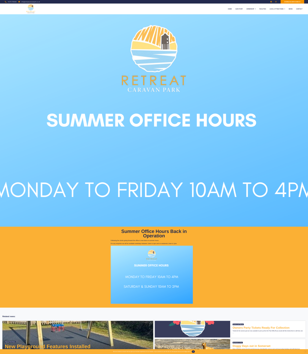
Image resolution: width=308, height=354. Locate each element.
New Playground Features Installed (47, 346)
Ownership (250, 9)
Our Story (239, 9)
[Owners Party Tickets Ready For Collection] (192, 329)
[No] (305, 351)
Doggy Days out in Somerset (251, 345)
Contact (299, 9)
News (291, 9)
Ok (193, 351)
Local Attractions (276, 9)
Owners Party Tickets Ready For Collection (261, 327)
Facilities (262, 9)
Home (230, 9)
